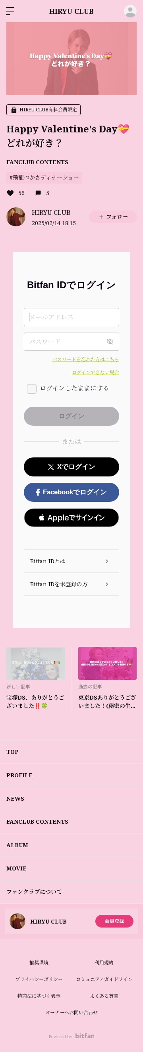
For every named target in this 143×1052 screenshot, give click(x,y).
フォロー (117, 216)
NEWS (15, 798)
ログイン (130, 11)
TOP (12, 752)
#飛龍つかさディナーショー (44, 177)
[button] (71, 517)
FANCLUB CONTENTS (37, 162)
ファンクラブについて (34, 891)
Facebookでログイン (75, 492)
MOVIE (16, 868)
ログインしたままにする (74, 388)
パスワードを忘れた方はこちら (85, 359)
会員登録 (114, 921)
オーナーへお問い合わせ (71, 1012)
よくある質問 (104, 996)
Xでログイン (76, 467)
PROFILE (19, 775)
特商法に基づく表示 (38, 996)
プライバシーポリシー (39, 979)
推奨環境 (38, 962)
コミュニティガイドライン (104, 979)
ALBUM (17, 845)
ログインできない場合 (95, 372)
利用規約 (104, 962)
